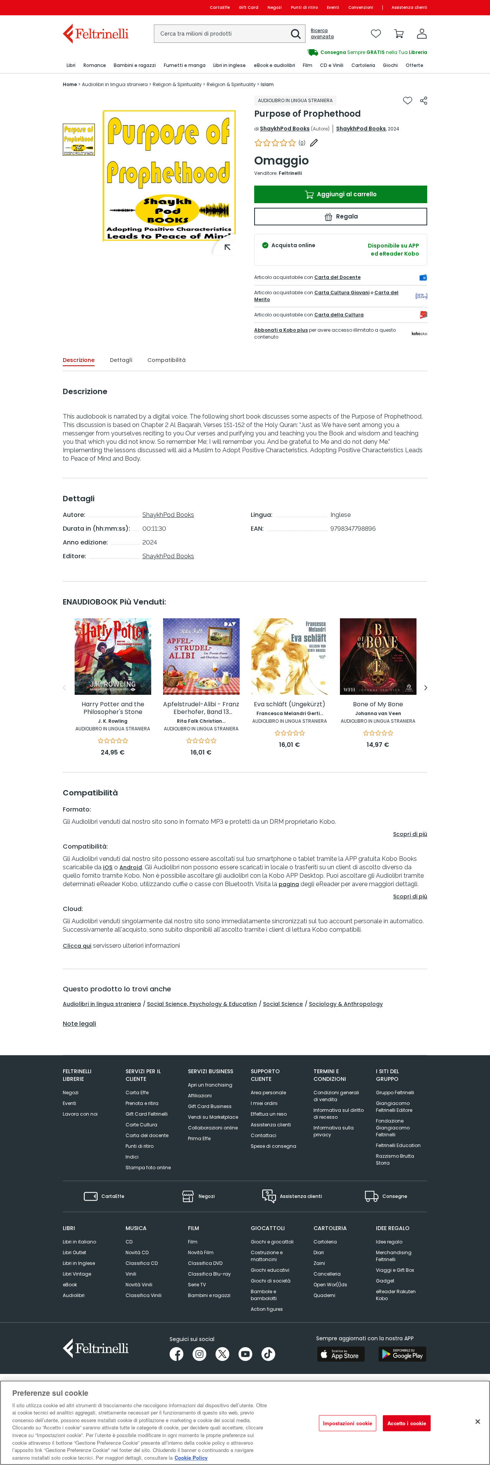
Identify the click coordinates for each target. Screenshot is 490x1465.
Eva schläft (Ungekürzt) (289, 705)
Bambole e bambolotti (264, 1295)
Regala (346, 216)
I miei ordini (264, 1103)
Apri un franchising (210, 1085)
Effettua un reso (269, 1114)
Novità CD (137, 1252)
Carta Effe (137, 1092)
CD (129, 1241)
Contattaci (263, 1135)
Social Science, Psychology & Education (202, 1004)
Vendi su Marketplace (213, 1117)
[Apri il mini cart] (399, 34)
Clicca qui (77, 946)
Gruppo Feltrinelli (395, 1092)
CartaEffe (220, 7)
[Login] (422, 34)
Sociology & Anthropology (346, 1004)
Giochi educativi (270, 1270)
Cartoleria (325, 1241)
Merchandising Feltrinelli (394, 1256)
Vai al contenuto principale (95, 7)
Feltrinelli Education (398, 1145)
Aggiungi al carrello (346, 194)
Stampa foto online (148, 1167)
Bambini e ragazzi (209, 1295)
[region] (245, 1422)
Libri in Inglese (79, 1263)
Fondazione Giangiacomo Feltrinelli (393, 1128)
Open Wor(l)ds (330, 1284)
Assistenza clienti (409, 7)
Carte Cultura (141, 1124)
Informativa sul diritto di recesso (339, 1113)
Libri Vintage (77, 1274)
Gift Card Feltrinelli (147, 1114)
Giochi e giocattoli (272, 1241)
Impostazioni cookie (347, 1423)
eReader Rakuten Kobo (396, 1295)
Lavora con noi (80, 1114)
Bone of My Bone (378, 705)
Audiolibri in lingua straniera (102, 1004)
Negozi (275, 7)
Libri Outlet (74, 1252)
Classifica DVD (205, 1263)
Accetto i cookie (406, 1423)
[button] (295, 34)
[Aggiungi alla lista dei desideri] (407, 100)
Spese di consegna (273, 1146)
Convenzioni (360, 7)
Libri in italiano (79, 1241)
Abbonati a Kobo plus (281, 330)
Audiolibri (74, 1295)
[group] (336, 52)
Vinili (131, 1274)
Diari (319, 1252)
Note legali (79, 1024)
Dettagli (121, 360)
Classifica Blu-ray (209, 1274)
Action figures (267, 1309)
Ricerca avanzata (322, 34)
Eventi (333, 7)
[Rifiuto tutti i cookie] (477, 1421)
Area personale (268, 1092)
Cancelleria (327, 1274)
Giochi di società (271, 1281)
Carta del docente (147, 1135)
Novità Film (201, 1252)
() (302, 143)
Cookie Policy (191, 1457)
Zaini (319, 1263)
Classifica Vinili (144, 1295)
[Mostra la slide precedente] (64, 687)
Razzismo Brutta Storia (395, 1159)
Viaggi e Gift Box (395, 1270)
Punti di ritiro (304, 7)
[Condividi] (423, 100)
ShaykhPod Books (285, 128)
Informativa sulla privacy (334, 1131)
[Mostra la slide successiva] (426, 687)
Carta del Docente (337, 277)
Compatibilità (166, 360)
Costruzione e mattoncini (267, 1256)
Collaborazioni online (213, 1127)
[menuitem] (71, 65)
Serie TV (197, 1284)
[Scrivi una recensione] (313, 142)
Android (130, 867)
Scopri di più (410, 834)
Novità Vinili (139, 1284)
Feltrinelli (290, 173)
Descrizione (79, 360)
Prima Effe (199, 1138)
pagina (289, 884)
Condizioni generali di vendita (336, 1096)
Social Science (283, 1004)
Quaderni (324, 1295)
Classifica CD (142, 1263)
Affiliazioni (200, 1095)
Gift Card (248, 7)
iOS (108, 867)
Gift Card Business (210, 1106)
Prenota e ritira (142, 1103)
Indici (132, 1157)
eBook (70, 1284)
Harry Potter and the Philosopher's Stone (113, 708)
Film (193, 1241)
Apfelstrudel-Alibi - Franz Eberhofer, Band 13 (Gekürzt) (201, 708)
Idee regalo (389, 1241)
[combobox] (229, 33)
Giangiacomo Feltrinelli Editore (394, 1106)
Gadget (385, 1281)
